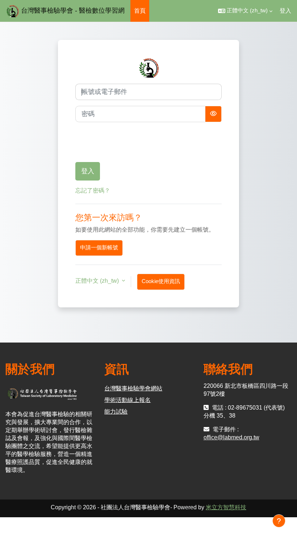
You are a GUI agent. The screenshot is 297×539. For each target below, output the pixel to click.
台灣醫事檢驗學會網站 (133, 388)
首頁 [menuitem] (140, 11)
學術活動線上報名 (127, 400)
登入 (285, 11)
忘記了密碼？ (92, 190)
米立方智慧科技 (226, 507)
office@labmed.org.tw (231, 437)
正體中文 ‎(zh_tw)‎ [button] (97, 281)
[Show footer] (278, 520)
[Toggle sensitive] (213, 114)
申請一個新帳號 (99, 247)
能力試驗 (115, 412)
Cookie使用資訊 (161, 281)
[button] (245, 11)
